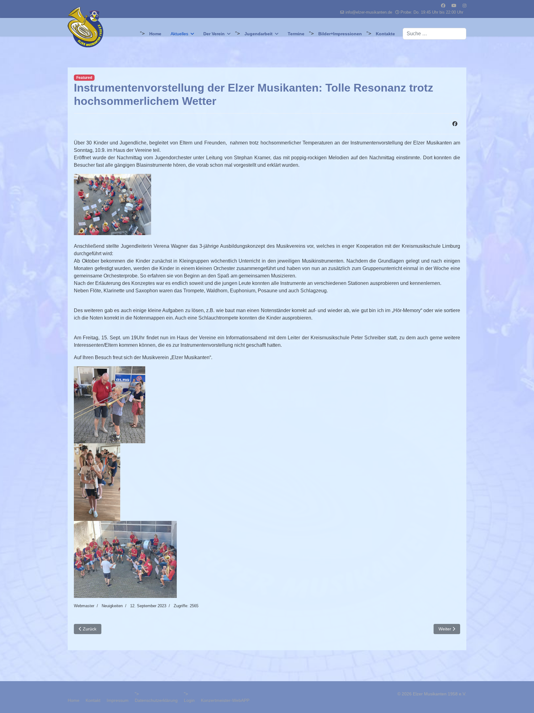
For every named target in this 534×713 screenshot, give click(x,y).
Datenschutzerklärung (156, 700)
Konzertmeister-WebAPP (225, 700)
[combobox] (434, 34)
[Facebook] (443, 5)
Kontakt (93, 700)
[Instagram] (464, 5)
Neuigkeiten (112, 605)
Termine (296, 33)
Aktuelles (179, 33)
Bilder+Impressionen (340, 33)
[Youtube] (453, 5)
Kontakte (385, 33)
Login (189, 700)
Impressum (118, 700)
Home (155, 33)
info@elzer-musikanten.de (368, 12)
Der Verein (214, 33)
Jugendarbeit (258, 33)
